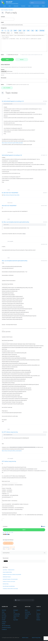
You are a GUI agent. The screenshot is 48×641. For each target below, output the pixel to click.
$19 (3, 532)
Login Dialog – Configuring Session (8, 569)
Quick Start (4, 610)
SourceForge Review (6, 552)
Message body (3, 28)
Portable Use (4, 629)
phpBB (26, 617)
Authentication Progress (7, 576)
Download (23, 6)
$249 (12, 532)
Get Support (15, 610)
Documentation (36, 6)
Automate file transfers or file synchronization (10, 579)
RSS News (38, 619)
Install (29, 6)
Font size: (16, 32)
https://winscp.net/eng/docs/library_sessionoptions (12, 450)
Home (4, 6)
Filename (2, 69)
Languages (4, 621)
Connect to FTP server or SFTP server (9, 581)
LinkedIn (38, 617)
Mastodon (38, 614)
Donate (24, 529)
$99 (9, 532)
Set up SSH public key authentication (9, 586)
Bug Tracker (15, 619)
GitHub (26, 610)
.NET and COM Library (6, 625)
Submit (7, 59)
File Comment (3, 77)
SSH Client (4, 617)
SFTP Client (4, 616)
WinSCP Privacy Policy (36, 637)
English (18, 600)
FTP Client (4, 614)
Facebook (38, 610)
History (14, 617)
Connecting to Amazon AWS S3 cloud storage (10, 588)
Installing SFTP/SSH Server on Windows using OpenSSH (12, 574)
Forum (43, 6)
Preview (21, 59)
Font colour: (3, 32)
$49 (7, 532)
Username (3, 16)
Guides (3, 612)
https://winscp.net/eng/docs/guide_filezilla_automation (12, 142)
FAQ (14, 612)
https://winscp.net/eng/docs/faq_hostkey (11, 195)
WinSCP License (25, 637)
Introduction (16, 6)
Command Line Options (6, 627)
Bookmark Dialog (5, 583)
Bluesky (37, 616)
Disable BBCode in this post (13, 54)
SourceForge (27, 612)
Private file (18, 84)
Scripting (3, 623)
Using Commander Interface (7, 572)
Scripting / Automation (8, 9)
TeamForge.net (28, 614)
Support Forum (16, 616)
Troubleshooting (16, 614)
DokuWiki (26, 616)
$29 (5, 532)
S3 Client (3, 619)
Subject (2, 22)
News (10, 6)
